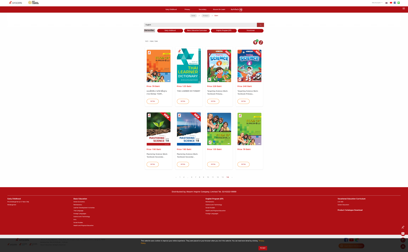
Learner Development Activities (84, 208)
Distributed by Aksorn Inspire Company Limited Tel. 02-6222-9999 (204, 192)
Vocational (251, 30)
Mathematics (78, 205)
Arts (75, 219)
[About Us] (403, 227)
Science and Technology (82, 216)
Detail (152, 101)
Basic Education (80, 199)
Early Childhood (14, 199)
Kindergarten (11, 205)
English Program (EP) (223, 30)
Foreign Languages (80, 214)
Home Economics (79, 202)
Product (205, 16)
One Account (376, 3)
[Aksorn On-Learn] (403, 233)
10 (208, 177)
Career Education (343, 205)
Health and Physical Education (84, 225)
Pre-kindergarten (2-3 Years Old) (18, 202)
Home (193, 16)
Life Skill (340, 202)
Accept (262, 248)
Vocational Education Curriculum (352, 199)
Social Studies (78, 222)
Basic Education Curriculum (197, 30)
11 (213, 177)
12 (218, 177)
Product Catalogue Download (350, 210)
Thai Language (78, 211)
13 (223, 177)
